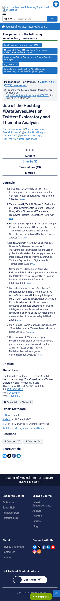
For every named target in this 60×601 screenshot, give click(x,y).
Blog (35, 526)
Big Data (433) (10, 64)
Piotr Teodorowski (12, 129)
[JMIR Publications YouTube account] (53, 547)
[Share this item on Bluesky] (4, 456)
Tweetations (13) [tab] (30, 167)
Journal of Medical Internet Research (26, 26)
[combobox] (31, 19)
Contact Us (8, 552)
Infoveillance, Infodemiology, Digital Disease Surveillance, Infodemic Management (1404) (24, 70)
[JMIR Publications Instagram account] (34, 551)
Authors (37, 510)
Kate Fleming (9, 135)
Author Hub (8, 502)
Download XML (34, 441)
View (23, 199)
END (4, 415)
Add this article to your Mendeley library (23, 428)
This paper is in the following (22, 36)
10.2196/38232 (15, 389)
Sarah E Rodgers (11, 132)
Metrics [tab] (30, 173)
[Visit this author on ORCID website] (34, 129)
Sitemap (7, 557)
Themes (37, 516)
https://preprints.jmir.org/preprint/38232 (27, 95)
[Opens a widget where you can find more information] (41, 597)
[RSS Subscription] (39, 551)
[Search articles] (52, 19)
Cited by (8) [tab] (30, 161)
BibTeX (6, 419)
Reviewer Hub (10, 512)
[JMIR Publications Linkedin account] (48, 547)
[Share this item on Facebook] (14, 456)
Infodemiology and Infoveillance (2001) (22, 45)
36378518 (14, 392)
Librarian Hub (10, 518)
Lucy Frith (8, 139)
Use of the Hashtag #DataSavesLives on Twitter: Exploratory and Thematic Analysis (26, 114)
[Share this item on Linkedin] (18, 456)
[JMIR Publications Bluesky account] (34, 547)
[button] (56, 4)
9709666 (15, 396)
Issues (36, 521)
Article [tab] (30, 150)
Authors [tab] (30, 155)
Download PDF (13, 441)
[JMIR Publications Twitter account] (39, 547)
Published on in (30, 83)
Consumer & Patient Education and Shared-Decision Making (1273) (28, 58)
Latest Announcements (41, 504)
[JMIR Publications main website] (30, 8)
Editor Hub (8, 507)
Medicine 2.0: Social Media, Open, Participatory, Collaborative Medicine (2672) (26, 51)
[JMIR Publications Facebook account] (44, 547)
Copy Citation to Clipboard (18, 402)
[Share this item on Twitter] (9, 456)
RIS (4, 423)
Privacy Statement (13, 546)
